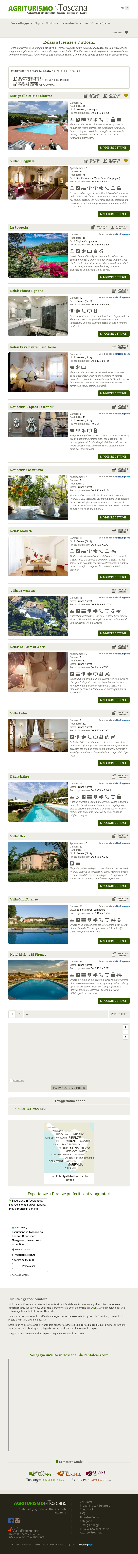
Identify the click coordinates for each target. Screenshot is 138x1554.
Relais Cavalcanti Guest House (33, 347)
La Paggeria (19, 227)
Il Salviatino (19, 776)
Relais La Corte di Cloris (27, 647)
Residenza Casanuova (26, 470)
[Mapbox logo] (16, 1080)
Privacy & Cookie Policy (94, 1528)
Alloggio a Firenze (29, 1108)
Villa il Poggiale (22, 161)
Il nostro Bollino (90, 1517)
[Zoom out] (125, 1031)
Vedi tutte (119, 1014)
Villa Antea (18, 713)
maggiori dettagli (114, 147)
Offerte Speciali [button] (102, 23)
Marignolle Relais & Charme (31, 96)
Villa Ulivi (18, 836)
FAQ (82, 1513)
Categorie (86, 1521)
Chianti (94, 1307)
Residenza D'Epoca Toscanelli (32, 407)
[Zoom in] (125, 1027)
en (122, 8)
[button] (121, 33)
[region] (69, 1053)
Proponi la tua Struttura (95, 1505)
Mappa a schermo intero (69, 1087)
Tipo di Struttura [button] (47, 23)
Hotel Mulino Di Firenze (28, 954)
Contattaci (86, 1509)
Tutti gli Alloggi (89, 1525)
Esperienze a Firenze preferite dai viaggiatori (69, 1193)
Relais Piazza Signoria (27, 291)
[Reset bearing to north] (125, 1036)
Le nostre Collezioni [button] (74, 23)
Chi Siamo (86, 1502)
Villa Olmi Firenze (24, 899)
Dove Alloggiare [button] (21, 23)
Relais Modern (21, 531)
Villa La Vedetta (22, 591)
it (127, 8)
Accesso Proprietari (92, 1532)
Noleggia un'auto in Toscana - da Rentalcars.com (69, 1355)
